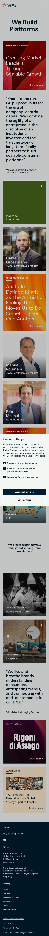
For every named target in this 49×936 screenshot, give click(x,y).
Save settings (24, 500)
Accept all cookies (24, 492)
